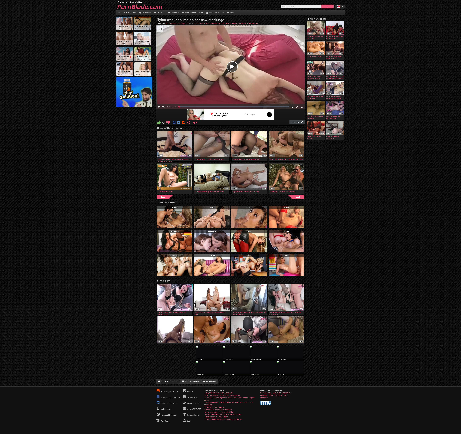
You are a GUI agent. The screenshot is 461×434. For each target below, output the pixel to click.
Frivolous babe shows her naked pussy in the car (223, 419)
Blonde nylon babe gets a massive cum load (209, 192)
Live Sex (160, 12)
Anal (211, 207)
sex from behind (245, 23)
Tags (231, 12)
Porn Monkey (123, 2)
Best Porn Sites (136, 2)
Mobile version (166, 409)
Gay (285, 395)
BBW (271, 395)
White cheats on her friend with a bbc (219, 412)
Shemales (264, 397)
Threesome (212, 231)
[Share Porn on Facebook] (174, 123)
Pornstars (146, 12)
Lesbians (212, 255)
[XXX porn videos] (142, 9)
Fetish (249, 231)
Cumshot (276, 393)
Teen (286, 255)
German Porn (174, 231)
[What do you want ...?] (327, 6)
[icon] (119, 12)
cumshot (214, 23)
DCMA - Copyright (194, 403)
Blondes (286, 207)
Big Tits (286, 231)
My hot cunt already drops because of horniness (223, 414)
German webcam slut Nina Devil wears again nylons (335, 77)
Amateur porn (171, 23)
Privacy (190, 391)
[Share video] (188, 123)
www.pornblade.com (168, 415)
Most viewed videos (194, 12)
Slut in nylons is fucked (314, 56)
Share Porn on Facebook (170, 397)
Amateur (175, 207)
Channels (174, 12)
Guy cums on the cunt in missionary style (245, 192)
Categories (131, 12)
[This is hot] (159, 123)
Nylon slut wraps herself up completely (315, 97)
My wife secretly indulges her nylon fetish (334, 37)
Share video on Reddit (169, 391)
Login (189, 421)
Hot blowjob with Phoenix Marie (217, 417)
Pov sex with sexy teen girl (215, 407)
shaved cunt (205, 23)
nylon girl (221, 23)
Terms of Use (192, 397)
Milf (249, 255)
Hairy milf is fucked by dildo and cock (219, 393)
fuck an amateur (232, 23)
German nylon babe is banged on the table (314, 77)
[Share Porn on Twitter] (179, 123)
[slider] (234, 106)
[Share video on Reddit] (184, 123)
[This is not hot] (168, 123)
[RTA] (265, 404)
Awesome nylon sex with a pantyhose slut (246, 159)
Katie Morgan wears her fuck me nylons (282, 192)
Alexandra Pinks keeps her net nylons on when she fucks (334, 98)
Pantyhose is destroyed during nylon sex (334, 57)
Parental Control (193, 415)
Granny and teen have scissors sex (218, 409)
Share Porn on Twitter (168, 403)
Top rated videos (216, 12)
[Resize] (297, 106)
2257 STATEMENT (194, 409)
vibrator (196, 23)
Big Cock (278, 395)
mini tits (255, 23)
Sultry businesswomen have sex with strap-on (222, 395)
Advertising (164, 421)
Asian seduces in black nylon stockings (333, 117)
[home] (158, 381)
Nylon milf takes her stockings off (332, 137)
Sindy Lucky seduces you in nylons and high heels (286, 159)
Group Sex (174, 255)
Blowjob (249, 207)
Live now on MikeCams (165, 192)
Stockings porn (183, 23)
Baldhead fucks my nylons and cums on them (210, 159)
